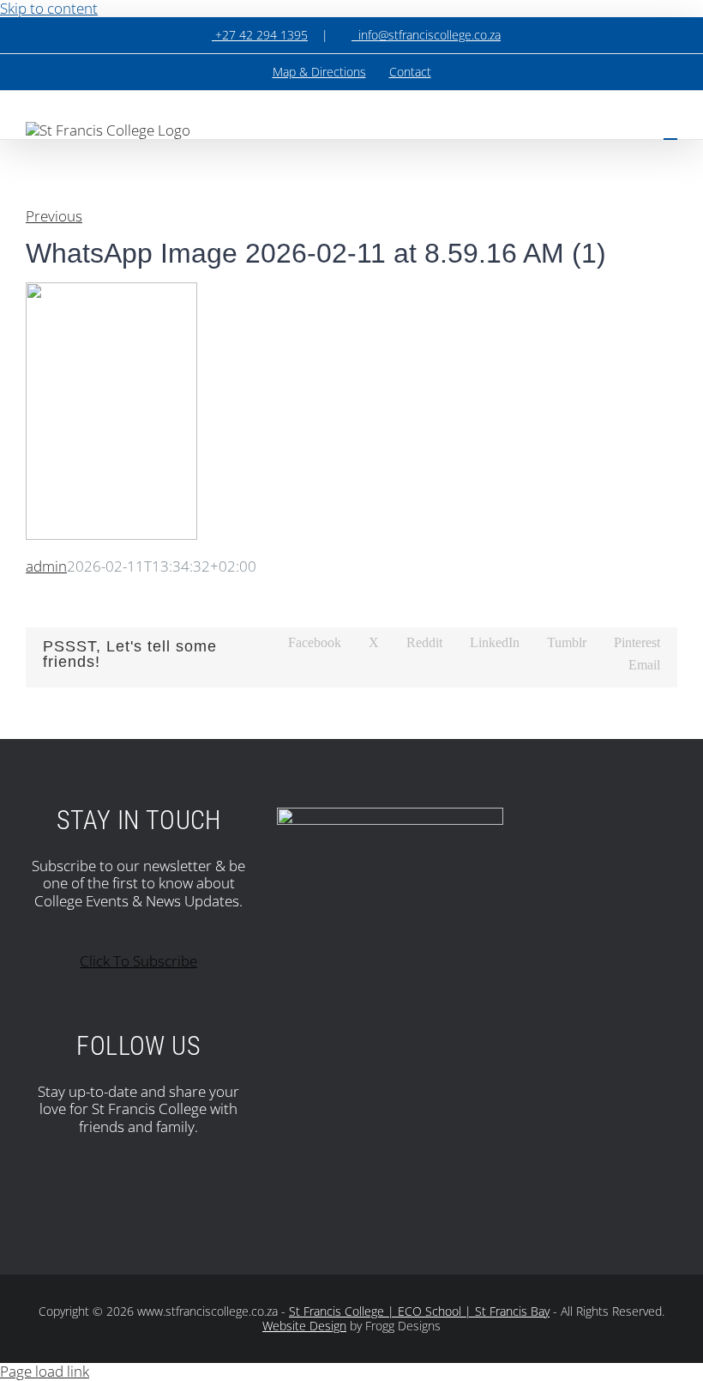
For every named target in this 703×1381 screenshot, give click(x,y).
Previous (54, 216)
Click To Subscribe (138, 961)
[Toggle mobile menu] (670, 131)
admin (46, 566)
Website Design (304, 1325)
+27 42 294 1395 (260, 35)
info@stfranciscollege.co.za (426, 35)
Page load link (44, 1371)
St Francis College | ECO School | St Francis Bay (419, 1311)
